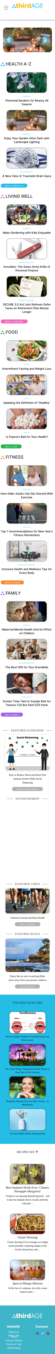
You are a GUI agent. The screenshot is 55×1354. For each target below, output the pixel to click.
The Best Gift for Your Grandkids (26, 667)
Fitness (26, 527)
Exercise (26, 489)
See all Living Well (14, 322)
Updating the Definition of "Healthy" (26, 402)
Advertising (13, 1347)
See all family (12, 715)
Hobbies (27, 96)
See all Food (11, 446)
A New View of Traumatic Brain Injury (26, 176)
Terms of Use (14, 1344)
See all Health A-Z (14, 186)
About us (14, 1331)
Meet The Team (13, 1336)
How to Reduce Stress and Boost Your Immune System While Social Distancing (27, 779)
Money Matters (26, 262)
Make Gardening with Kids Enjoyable (27, 232)
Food (26, 364)
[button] (8, 40)
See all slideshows (27, 789)
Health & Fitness (26, 565)
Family (27, 625)
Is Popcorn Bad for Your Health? (27, 436)
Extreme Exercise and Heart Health (28, 918)
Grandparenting (27, 663)
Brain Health (26, 172)
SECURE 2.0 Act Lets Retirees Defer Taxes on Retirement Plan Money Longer (27, 308)
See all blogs (27, 987)
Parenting (27, 697)
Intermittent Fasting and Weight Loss (26, 368)
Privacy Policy (14, 1340)
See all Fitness (12, 582)
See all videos (28, 924)
